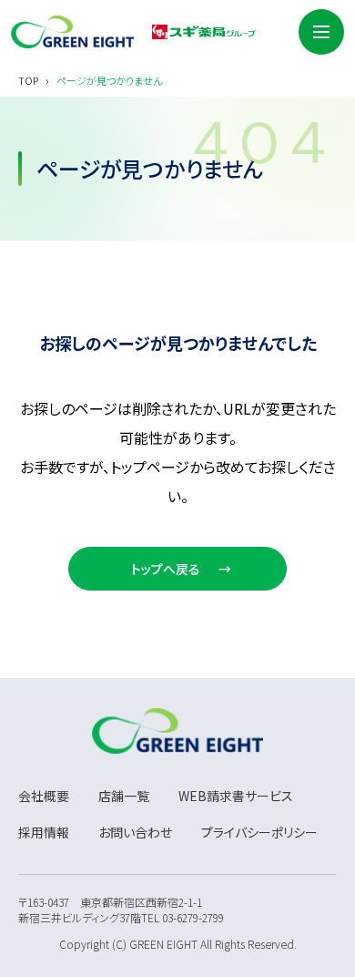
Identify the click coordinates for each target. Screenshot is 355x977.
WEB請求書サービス (235, 796)
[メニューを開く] (321, 32)
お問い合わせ (135, 832)
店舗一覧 (123, 796)
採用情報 (43, 832)
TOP (28, 81)
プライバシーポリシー (259, 832)
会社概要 (43, 796)
